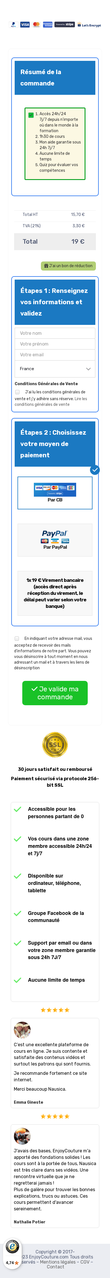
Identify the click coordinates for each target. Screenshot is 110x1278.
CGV (84, 1262)
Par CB (55, 500)
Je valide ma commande (58, 693)
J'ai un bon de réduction (70, 265)
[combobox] (55, 369)
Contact (55, 1267)
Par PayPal (55, 547)
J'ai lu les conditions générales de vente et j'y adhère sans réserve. (51, 398)
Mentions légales (58, 1262)
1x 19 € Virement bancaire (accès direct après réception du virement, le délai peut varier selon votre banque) (55, 593)
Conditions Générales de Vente (46, 383)
